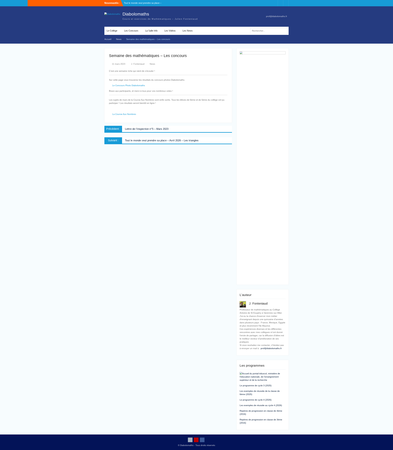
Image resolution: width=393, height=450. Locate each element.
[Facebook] (285, 3)
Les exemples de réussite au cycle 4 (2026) (261, 405)
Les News (188, 30)
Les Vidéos (170, 30)
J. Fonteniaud (137, 64)
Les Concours (131, 30)
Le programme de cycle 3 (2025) (256, 385)
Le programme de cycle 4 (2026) (256, 400)
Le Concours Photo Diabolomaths (128, 85)
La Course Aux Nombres (124, 114)
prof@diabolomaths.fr (276, 16)
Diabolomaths (136, 14)
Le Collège (112, 30)
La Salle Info (151, 30)
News (152, 64)
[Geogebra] (275, 3)
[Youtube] (280, 3)
